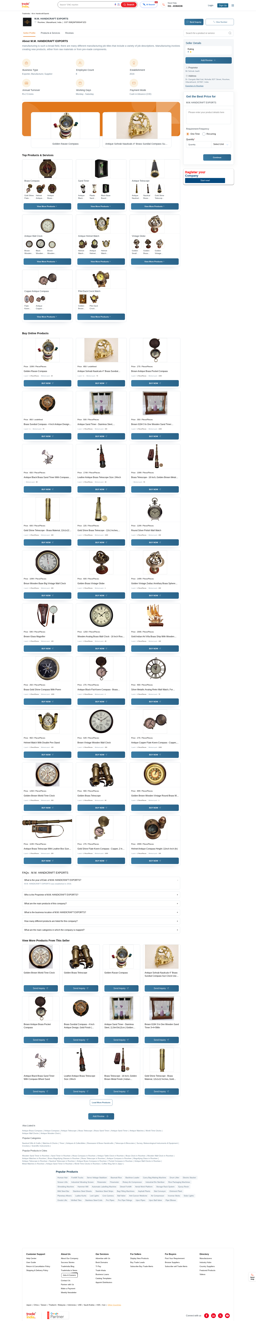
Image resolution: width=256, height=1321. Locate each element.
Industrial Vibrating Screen (82, 1182)
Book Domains (102, 1262)
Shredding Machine (65, 1187)
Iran (103, 1305)
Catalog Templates (103, 1278)
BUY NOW (46, 383)
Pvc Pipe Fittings (125, 1200)
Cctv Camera (108, 1196)
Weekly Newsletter (69, 1292)
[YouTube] (227, 1315)
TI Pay (98, 1266)
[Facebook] (206, 1315)
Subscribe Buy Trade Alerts (141, 1266)
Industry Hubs (205, 1262)
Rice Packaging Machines (179, 1182)
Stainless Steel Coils (93, 1200)
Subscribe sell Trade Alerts (176, 1266)
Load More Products (101, 1102)
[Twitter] (220, 1315)
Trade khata (101, 1270)
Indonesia (71, 1305)
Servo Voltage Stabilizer (97, 1177)
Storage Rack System (165, 1187)
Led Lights (94, 1196)
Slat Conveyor (160, 1191)
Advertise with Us (103, 1258)
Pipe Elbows (171, 1200)
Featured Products (207, 1270)
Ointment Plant (175, 1191)
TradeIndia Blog (67, 1266)
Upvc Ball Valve (155, 1200)
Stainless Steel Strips (104, 1191)
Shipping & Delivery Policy (37, 1270)
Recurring (211, 134)
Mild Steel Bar (63, 1191)
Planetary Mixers (64, 1196)
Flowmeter (114, 1182)
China (36, 1305)
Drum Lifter (174, 1177)
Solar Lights (189, 1196)
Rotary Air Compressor (132, 1182)
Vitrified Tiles (76, 1200)
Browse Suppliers (172, 1262)
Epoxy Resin (183, 1187)
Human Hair (62, 1177)
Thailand (52, 1305)
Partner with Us (67, 1284)
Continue (217, 157)
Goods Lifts (62, 1200)
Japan (28, 1305)
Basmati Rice (116, 1177)
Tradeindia (26, 14)
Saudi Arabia (89, 1305)
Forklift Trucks (77, 1177)
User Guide (31, 1262)
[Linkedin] (213, 1315)
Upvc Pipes (140, 1200)
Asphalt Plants (144, 1191)
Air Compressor (157, 1196)
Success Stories (67, 1262)
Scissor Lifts (62, 1182)
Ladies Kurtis (80, 1196)
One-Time (195, 134)
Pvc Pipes (110, 1200)
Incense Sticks (174, 1196)
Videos (202, 1274)
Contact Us (65, 1280)
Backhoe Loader (132, 1177)
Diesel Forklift (125, 1187)
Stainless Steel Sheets (82, 1191)
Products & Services (50, 33)
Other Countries (114, 1305)
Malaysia (61, 1305)
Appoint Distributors (104, 1282)
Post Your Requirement (175, 1258)
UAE (80, 1305)
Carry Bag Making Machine (154, 1177)
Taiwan (43, 1305)
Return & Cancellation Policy (38, 1266)
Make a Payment (68, 1288)
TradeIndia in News (69, 1270)
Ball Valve (121, 1196)
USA (98, 1305)
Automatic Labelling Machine (104, 1187)
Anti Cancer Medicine (138, 1196)
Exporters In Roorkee (194, 86)
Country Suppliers (207, 1266)
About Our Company (69, 1258)
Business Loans (102, 1274)
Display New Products (139, 1258)
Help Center (31, 1258)
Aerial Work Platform (144, 1187)
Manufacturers (206, 1258)
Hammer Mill (83, 1187)
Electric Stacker (189, 1177)
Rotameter (101, 1182)
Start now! (205, 180)
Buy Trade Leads (137, 1262)
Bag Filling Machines (125, 1191)
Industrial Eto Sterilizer (155, 1182)
